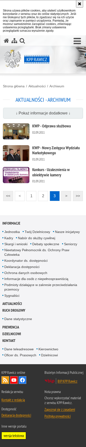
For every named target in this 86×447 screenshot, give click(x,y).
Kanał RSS (5, 380)
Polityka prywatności (57, 416)
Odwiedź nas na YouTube (14, 380)
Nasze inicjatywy (67, 232)
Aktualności (37, 86)
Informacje (11, 223)
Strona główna (14, 86)
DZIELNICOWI (11, 333)
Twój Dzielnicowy (37, 232)
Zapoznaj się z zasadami (59, 409)
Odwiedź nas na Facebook (22, 380)
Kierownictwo (48, 349)
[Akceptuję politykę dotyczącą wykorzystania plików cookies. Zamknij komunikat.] (79, 4)
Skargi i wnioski (15, 244)
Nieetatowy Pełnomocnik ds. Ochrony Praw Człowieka (36, 252)
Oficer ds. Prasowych (20, 355)
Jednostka (12, 232)
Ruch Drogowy (13, 310)
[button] (77, 41)
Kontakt (9, 340)
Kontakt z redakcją (13, 399)
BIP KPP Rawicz (67, 381)
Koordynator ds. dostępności (26, 260)
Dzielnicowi (49, 355)
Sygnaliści (11, 296)
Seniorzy (70, 244)
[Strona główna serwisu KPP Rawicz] (6, 41)
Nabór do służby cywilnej (36, 238)
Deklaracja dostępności (21, 267)
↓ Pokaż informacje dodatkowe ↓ (43, 113)
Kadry (8, 238)
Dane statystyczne (18, 319)
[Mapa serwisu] (14, 41)
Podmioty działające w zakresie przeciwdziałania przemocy (40, 287)
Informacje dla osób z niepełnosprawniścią (36, 279)
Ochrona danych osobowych (25, 273)
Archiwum (56, 86)
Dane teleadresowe (19, 349)
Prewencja (10, 327)
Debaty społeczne (45, 244)
